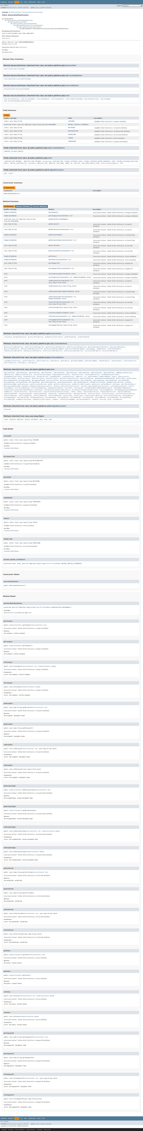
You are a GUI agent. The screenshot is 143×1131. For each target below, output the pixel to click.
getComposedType (24, 380)
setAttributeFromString (93, 395)
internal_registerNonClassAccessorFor (95, 386)
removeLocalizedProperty (13, 351)
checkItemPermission (92, 374)
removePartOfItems (65, 393)
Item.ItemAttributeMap (74, 99)
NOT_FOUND (60, 163)
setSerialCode (54, 302)
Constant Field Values (11, 448)
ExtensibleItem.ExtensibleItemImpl (16, 89)
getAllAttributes (10, 378)
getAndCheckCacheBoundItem (104, 378)
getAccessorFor (123, 376)
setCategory (53, 274)
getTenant (116, 384)
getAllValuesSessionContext (98, 347)
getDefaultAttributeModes (58, 219)
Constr (19, 7)
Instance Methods (23, 206)
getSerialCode (54, 245)
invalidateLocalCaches (118, 386)
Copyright (4, 1129)
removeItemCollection (91, 391)
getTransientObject (128, 384)
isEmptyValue (101, 349)
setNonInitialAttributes (41, 399)
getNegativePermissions (115, 382)
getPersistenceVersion (38, 384)
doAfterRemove (93, 376)
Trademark (39, 1129)
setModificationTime (23, 399)
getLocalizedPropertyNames (54, 349)
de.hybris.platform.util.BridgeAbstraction (19, 20)
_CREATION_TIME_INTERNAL (13, 161)
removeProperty (104, 361)
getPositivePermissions (62, 384)
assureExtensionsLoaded (41, 374)
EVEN (113, 161)
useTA (109, 399)
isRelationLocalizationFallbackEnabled (18, 390)
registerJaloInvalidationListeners (56, 391)
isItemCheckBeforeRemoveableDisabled (98, 388)
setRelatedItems (83, 337)
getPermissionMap (10, 384)
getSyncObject (106, 384)
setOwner (55, 399)
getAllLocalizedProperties (13, 347)
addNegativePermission (124, 372)
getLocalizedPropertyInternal (32, 349)
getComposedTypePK (38, 380)
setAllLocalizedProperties (52, 351)
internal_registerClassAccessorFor (66, 386)
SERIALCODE (72, 134)
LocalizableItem (75, 75)
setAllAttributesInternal (125, 393)
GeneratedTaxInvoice (11, 193)
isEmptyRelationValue (55, 388)
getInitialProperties (35, 337)
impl (5, 173)
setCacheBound (127, 395)
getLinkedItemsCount (48, 382)
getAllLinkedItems (86, 378)
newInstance (38, 390)
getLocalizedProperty (117, 347)
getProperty (54, 361)
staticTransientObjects (109, 163)
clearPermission (68, 376)
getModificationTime (97, 382)
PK (71, 163)
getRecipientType (55, 235)
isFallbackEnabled (114, 349)
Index (39, 2)
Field (14, 7)
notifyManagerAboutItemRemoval (125, 390)
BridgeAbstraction (56, 170)
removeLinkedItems (124, 391)
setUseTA (95, 399)
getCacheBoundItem (10, 380)
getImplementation (19, 337)
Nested (9, 7)
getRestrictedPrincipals (81, 384)
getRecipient (53, 224)
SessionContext (63, 216)
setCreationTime (23, 397)
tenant (10, 173)
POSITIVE (77, 163)
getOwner (128, 382)
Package (10, 2)
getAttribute (120, 378)
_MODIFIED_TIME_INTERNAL (32, 161)
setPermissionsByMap (67, 399)
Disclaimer (11, 1129)
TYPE (121, 163)
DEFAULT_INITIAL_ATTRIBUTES (78, 124)
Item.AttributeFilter (11, 99)
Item (68, 96)
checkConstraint (77, 374)
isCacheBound (8, 388)
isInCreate (68, 388)
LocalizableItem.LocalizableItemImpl (17, 79)
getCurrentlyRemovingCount (69, 380)
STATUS (70, 138)
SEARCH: (119, 5)
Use (21, 2)
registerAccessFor (20, 391)
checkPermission (29, 376)
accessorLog (47, 161)
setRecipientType (55, 291)
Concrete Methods (39, 206)
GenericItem (12, 44)
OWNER (67, 163)
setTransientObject (83, 399)
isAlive (131, 386)
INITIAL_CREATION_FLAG (18, 163)
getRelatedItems (70, 337)
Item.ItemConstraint (91, 99)
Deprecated (32, 2)
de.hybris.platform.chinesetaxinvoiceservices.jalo (26, 12)
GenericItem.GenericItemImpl (14, 69)
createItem (8, 337)
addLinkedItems (9, 372)
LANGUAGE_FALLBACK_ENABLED (13, 151)
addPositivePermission (23, 374)
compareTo (78, 376)
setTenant (7, 409)
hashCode (25, 386)
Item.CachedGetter (43, 99)
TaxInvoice (6, 38)
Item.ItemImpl (105, 99)
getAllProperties (28, 361)
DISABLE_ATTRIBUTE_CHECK (73, 161)
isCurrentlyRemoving (22, 388)
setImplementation (36, 397)
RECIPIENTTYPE (73, 131)
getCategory (53, 212)
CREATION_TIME (58, 161)
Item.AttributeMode (28, 99)
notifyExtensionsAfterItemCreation (57, 390)
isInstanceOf (78, 388)
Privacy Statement (20, 1129)
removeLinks (52, 393)
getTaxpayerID (54, 263)
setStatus (52, 313)
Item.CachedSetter (57, 99)
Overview (4, 2)
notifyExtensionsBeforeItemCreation (85, 390)
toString (103, 399)
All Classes (4, 5)
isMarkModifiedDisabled (122, 388)
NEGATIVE (52, 163)
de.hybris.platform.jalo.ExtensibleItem (24, 23)
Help (43, 2)
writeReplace (117, 399)
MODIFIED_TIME (42, 163)
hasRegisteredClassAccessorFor (40, 386)
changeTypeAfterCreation (61, 374)
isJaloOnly (32, 163)
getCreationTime (52, 380)
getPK (50, 384)
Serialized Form (7, 52)
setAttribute (67, 395)
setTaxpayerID (54, 320)
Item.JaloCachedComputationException (17, 101)
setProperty (22, 362)
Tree (25, 2)
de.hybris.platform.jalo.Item (17, 22)
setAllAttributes (94, 393)
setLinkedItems (50, 397)
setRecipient (53, 280)
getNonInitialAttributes (54, 337)
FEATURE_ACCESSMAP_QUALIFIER (127, 161)
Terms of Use (47, 1129)
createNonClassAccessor (12, 361)
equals (114, 376)
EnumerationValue (10, 212)
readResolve (8, 391)
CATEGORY (71, 121)
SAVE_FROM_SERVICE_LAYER (91, 163)
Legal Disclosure (30, 1129)
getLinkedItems (86, 380)
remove (73, 391)
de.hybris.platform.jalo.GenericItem (29, 27)
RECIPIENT (71, 127)
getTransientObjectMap (12, 386)
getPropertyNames (77, 361)
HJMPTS (6, 163)
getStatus (52, 256)
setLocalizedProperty (92, 351)
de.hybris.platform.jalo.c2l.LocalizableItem (28, 25)
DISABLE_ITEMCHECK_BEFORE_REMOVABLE (97, 161)
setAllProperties (130, 361)
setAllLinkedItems (10, 395)
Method (25, 7)
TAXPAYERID (72, 141)
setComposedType (9, 397)
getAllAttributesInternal (69, 378)
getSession (96, 384)
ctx (85, 376)
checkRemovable (55, 376)
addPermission (9, 374)
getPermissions (23, 384)
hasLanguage (90, 349)
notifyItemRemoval (106, 390)
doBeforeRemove (105, 376)
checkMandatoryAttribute (110, 374)
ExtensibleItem (72, 85)
